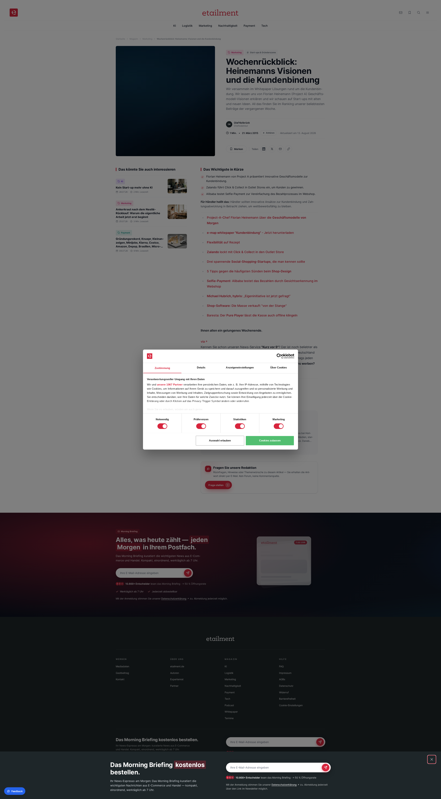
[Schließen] (431, 759)
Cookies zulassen (270, 440)
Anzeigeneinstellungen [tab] (240, 367)
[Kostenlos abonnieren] (325, 767)
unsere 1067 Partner (170, 384)
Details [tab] (201, 367)
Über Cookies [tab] (278, 367)
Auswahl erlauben (220, 440)
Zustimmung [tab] (162, 368)
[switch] (201, 426)
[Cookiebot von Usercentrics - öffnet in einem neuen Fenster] (279, 356)
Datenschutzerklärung (284, 784)
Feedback (17, 791)
